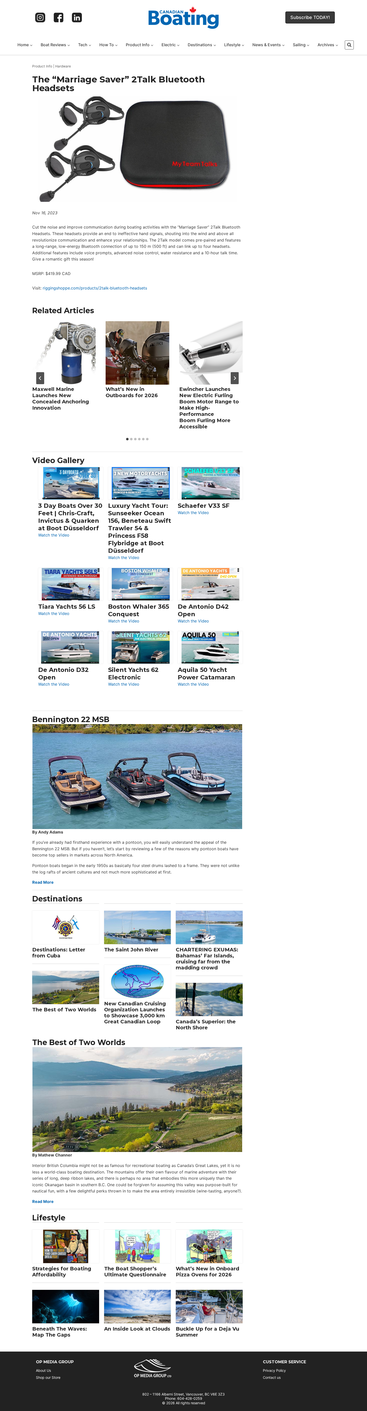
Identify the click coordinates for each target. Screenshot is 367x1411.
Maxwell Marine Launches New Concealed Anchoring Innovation (60, 398)
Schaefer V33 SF (203, 505)
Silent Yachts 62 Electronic (133, 673)
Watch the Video (53, 535)
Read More (43, 882)
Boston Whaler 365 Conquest (138, 610)
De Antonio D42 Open (203, 610)
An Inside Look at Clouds (137, 1329)
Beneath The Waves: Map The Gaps (59, 1332)
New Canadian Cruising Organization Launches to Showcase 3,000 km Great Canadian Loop (135, 1013)
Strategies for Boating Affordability (61, 1272)
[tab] (127, 439)
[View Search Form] (349, 44)
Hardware (63, 66)
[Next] (235, 378)
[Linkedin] (77, 17)
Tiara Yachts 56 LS (66, 606)
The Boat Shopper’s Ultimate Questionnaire (135, 1272)
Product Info (42, 66)
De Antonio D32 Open (63, 673)
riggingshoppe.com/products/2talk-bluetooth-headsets (95, 287)
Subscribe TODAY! (310, 17)
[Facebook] (59, 17)
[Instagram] (40, 17)
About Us (43, 1370)
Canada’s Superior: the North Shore (206, 1025)
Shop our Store (48, 1377)
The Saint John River (131, 950)
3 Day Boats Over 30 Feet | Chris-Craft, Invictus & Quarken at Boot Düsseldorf (70, 517)
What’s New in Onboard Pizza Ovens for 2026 (207, 1272)
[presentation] (64, 353)
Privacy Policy (274, 1370)
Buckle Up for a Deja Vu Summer (207, 1332)
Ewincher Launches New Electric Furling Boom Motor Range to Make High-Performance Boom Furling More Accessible (209, 407)
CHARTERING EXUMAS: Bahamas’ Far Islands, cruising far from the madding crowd (207, 959)
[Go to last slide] (40, 378)
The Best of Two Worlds (64, 1010)
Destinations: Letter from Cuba (58, 953)
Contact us (272, 1377)
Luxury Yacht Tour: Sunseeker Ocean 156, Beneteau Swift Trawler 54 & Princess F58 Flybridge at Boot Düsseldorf (139, 528)
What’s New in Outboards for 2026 (132, 392)
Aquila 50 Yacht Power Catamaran (206, 673)
